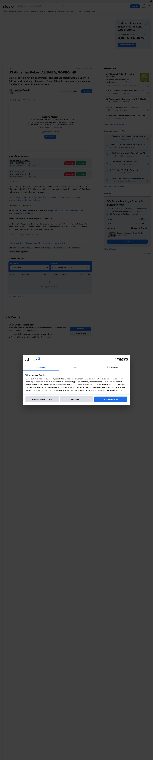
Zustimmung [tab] (40, 367)
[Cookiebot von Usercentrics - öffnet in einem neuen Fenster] (117, 359)
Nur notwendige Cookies (42, 399)
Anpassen (75, 399)
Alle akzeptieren (111, 399)
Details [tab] (76, 367)
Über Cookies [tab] (112, 367)
